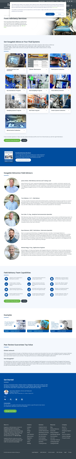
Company (64, 424)
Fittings (28, 430)
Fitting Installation (54, 432)
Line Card (52, 438)
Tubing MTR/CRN (54, 443)
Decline (59, 14)
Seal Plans (41, 441)
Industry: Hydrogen (66, 436)
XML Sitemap (59, 452)
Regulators (29, 438)
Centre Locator (51, 452)
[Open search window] (71, 5)
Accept (50, 14)
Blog (51, 427)
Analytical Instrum (43, 427)
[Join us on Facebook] (67, 1)
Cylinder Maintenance (43, 430)
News (57, 1)
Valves (28, 441)
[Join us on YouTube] (71, 1)
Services (9, 15)
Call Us (24, 140)
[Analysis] (16, 399)
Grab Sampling (42, 438)
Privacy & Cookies (66, 438)
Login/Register (35, 452)
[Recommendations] (22, 399)
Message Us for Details (10, 411)
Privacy (69, 452)
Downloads (52, 430)
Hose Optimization (43, 439)
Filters (28, 429)
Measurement (30, 436)
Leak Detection (30, 434)
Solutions (41, 424)
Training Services (43, 443)
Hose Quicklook (53, 436)
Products (29, 424)
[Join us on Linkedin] (65, 1)
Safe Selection (43, 452)
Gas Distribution (42, 436)
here (18, 441)
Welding (29, 443)
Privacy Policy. (55, 7)
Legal (65, 452)
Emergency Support (66, 430)
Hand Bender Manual (55, 434)
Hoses (28, 432)
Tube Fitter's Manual (55, 439)
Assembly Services (43, 429)
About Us (64, 427)
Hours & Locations (50, 1)
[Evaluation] (10, 399)
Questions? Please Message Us (12, 140)
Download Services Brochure (23, 160)
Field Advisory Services (44, 432)
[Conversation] (5, 399)
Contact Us (64, 429)
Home (5, 15)
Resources (52, 424)
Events (63, 432)
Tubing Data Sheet (54, 441)
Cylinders (29, 427)
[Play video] (15, 326)
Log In (61, 1)
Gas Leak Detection (43, 434)
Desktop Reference (54, 429)
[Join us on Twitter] (69, 1)
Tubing (28, 439)
